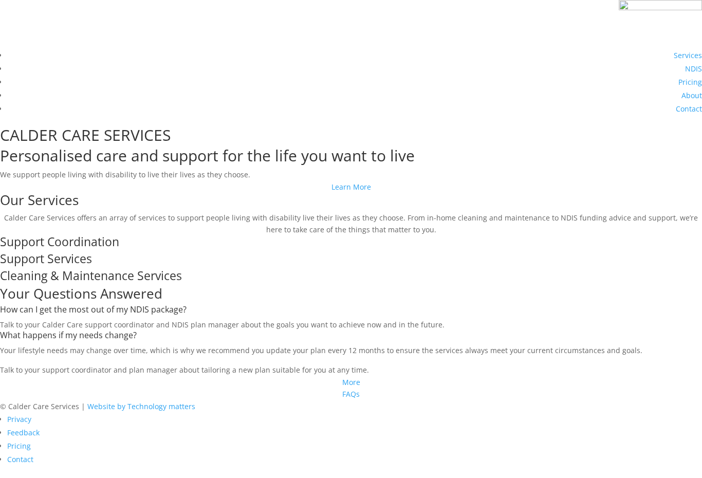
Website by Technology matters (141, 406)
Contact (689, 109)
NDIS (693, 68)
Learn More (351, 187)
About (691, 95)
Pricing (690, 82)
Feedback (23, 432)
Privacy (19, 419)
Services (688, 55)
